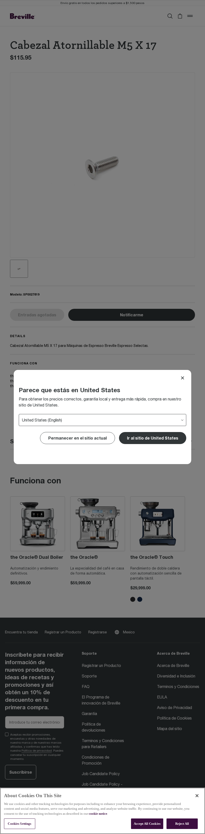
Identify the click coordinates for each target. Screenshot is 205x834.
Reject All (182, 823)
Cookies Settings (19, 823)
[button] (152, 438)
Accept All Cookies (147, 823)
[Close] (182, 378)
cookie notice (98, 813)
